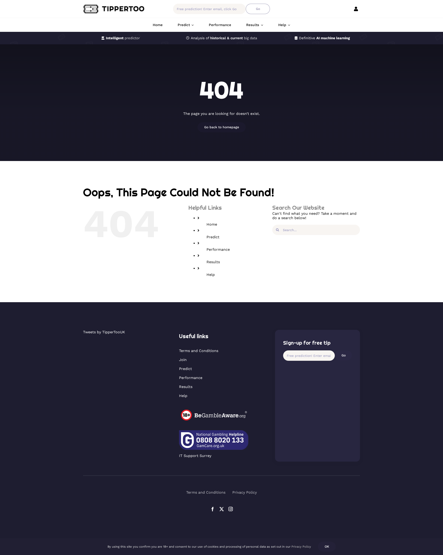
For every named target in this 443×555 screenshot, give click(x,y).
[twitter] (221, 509)
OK (327, 546)
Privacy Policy (301, 546)
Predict (213, 237)
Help (211, 274)
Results (213, 262)
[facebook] (212, 509)
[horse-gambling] (213, 411)
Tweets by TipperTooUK (104, 332)
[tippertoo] (115, 6)
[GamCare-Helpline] (213, 432)
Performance (218, 249)
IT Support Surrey (195, 456)
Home (212, 224)
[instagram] (230, 509)
